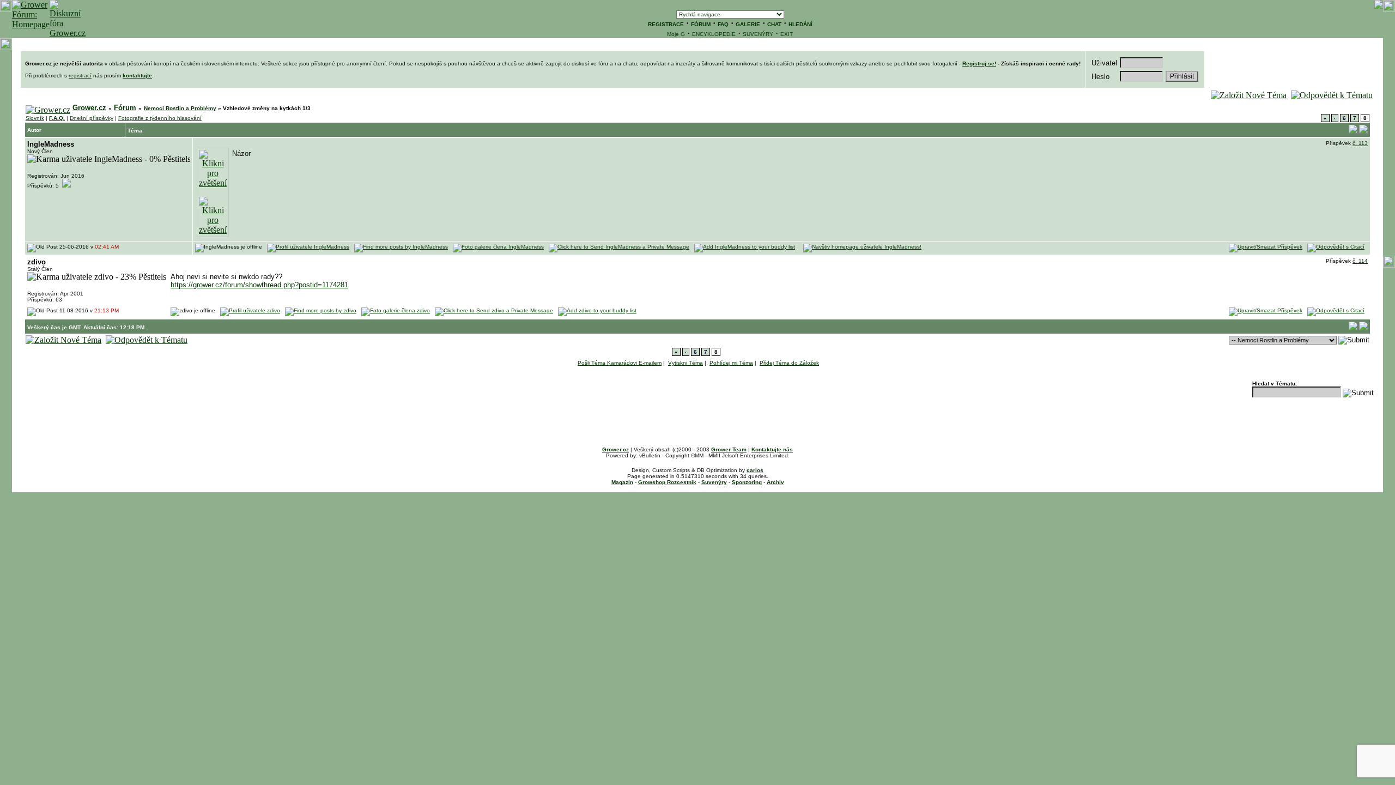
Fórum (125, 108)
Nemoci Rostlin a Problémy (180, 108)
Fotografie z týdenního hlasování (160, 118)
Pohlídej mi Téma (731, 363)
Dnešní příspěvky (91, 118)
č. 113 (1360, 143)
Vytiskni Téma (685, 363)
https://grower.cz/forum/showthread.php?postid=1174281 (259, 285)
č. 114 (1360, 261)
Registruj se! (979, 64)
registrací (80, 75)
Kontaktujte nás (772, 449)
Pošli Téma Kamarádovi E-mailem (620, 363)
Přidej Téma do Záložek (789, 363)
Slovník (35, 118)
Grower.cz (89, 108)
